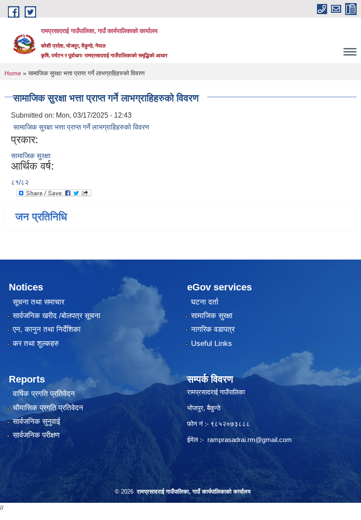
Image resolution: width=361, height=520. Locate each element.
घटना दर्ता (204, 302)
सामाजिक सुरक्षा (31, 156)
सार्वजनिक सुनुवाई (36, 421)
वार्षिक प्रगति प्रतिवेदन (44, 394)
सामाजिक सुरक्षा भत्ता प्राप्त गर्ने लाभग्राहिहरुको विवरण (81, 127)
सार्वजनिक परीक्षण (36, 435)
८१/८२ (20, 182)
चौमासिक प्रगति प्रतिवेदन (48, 408)
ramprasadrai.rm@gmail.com (249, 439)
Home (12, 73)
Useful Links (211, 343)
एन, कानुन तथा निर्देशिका (47, 329)
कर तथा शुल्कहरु (36, 343)
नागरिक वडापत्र (213, 329)
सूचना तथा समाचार (38, 302)
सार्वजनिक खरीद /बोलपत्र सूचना (56, 316)
